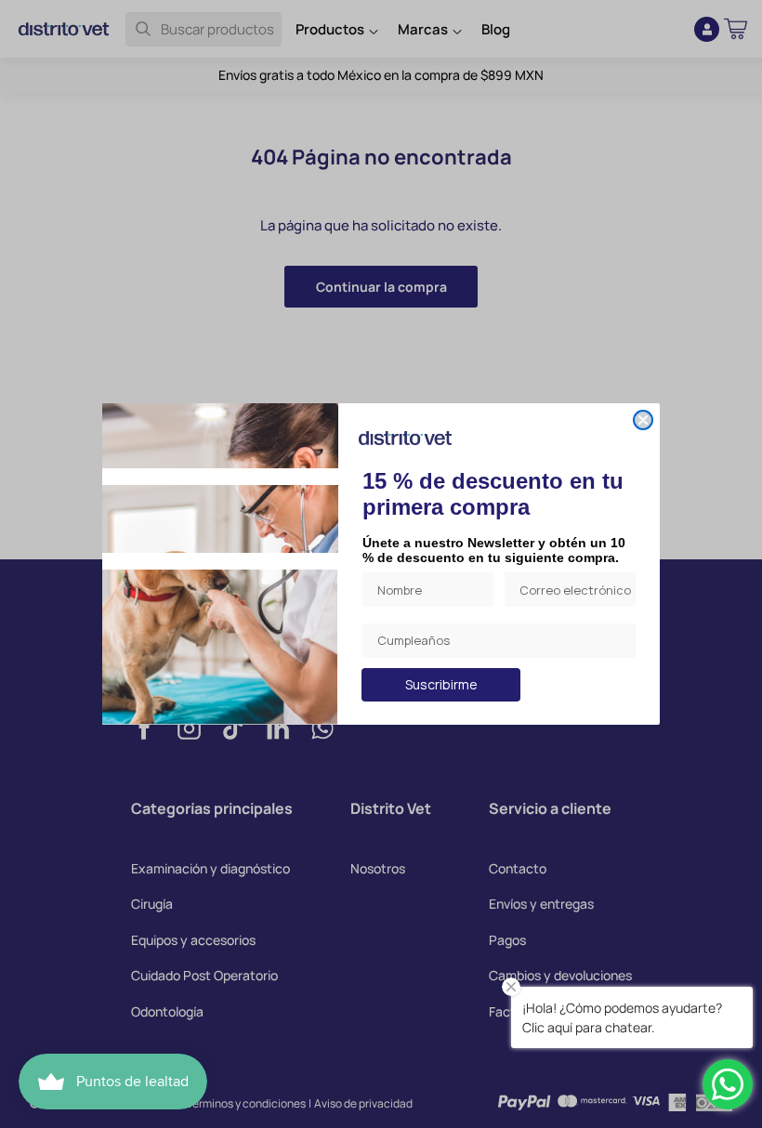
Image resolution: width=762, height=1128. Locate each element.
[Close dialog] (643, 420)
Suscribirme (441, 684)
